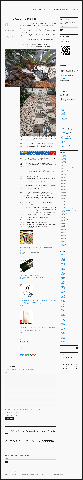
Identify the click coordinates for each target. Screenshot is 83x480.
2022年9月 (63, 288)
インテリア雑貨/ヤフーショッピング (67, 131)
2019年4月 (63, 341)
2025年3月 (63, 254)
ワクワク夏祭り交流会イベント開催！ (67, 196)
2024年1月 (63, 268)
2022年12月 (63, 285)
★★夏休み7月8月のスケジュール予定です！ (69, 213)
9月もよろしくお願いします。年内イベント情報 (69, 191)
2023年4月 (63, 279)
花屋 (10, 37)
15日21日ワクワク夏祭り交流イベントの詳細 (69, 188)
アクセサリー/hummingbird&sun (67, 129)
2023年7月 (63, 276)
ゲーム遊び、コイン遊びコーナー (67, 222)
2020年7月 (63, 322)
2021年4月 (63, 310)
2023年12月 (63, 269)
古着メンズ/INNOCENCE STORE (66, 134)
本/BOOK (62, 142)
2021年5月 (63, 309)
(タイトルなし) (63, 155)
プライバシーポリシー (46, 474)
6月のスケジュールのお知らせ (66, 240)
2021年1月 (62, 314)
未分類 (62, 141)
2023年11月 (63, 270)
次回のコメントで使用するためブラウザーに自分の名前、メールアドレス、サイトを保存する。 (24, 409)
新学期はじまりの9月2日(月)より (67, 193)
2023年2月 (63, 282)
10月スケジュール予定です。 (66, 182)
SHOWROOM (74, 9)
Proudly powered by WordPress (57, 474)
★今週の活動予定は (64, 219)
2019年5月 (63, 339)
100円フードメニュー (64, 216)
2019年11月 (63, 332)
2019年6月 (63, 338)
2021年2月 (63, 313)
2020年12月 (63, 315)
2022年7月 (63, 291)
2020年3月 (63, 327)
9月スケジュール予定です (65, 199)
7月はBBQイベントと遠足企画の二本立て (68, 225)
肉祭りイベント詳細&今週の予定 (66, 231)
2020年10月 (63, 318)
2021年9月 (63, 304)
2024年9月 (63, 258)
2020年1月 (63, 329)
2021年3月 (63, 311)
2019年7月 (63, 337)
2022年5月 (63, 293)
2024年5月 (63, 263)
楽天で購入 (22, 253)
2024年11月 (63, 255)
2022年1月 (63, 299)
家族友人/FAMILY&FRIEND (66, 138)
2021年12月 (63, 300)
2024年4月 (63, 264)
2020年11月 (63, 316)
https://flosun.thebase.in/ (65, 95)
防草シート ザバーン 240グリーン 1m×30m (29, 275)
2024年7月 (63, 260)
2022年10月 (63, 287)
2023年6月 (63, 277)
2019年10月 (63, 333)
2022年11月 (63, 286)
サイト (6, 402)
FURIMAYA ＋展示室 (54, 9)
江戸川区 (7, 37)
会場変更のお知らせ (64, 170)
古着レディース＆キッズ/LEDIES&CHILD (68, 136)
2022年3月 (63, 296)
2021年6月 (63, 308)
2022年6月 (63, 292)
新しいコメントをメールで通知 (12, 412)
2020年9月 (63, 319)
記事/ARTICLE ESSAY (65, 145)
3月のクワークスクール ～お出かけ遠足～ (68, 167)
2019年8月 (63, 336)
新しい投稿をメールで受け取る (12, 415)
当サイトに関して (33, 9)
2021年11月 (63, 301)
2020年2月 (63, 328)
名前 (6, 391)
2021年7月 (63, 306)
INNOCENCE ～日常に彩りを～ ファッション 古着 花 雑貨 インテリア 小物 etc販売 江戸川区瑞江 (23, 474)
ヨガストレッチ (63, 133)
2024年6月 (63, 261)
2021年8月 (63, 305)
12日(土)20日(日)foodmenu (66, 176)
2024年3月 (63, 265)
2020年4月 (63, 325)
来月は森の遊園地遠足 (65, 179)
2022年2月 (63, 297)
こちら (64, 77)
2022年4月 (63, 295)
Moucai (6, 27)
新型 (12, 36)
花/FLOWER (7, 30)
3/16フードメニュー (64, 164)
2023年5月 (63, 278)
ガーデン (13, 34)
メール (6, 397)
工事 (8, 36)
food (61, 202)
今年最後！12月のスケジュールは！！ (67, 173)
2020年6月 (63, 323)
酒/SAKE (62, 146)
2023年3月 (63, 281)
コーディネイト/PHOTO (65, 132)
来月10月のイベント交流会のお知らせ (67, 185)
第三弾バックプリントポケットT (66, 228)
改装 (10, 36)
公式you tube (63, 113)
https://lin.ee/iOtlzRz (64, 42)
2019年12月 (63, 331)
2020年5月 (63, 324)
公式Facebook (63, 115)
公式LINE (62, 110)
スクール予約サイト (43, 9)
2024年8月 (63, 259)
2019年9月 (63, 334)
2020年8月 (63, 320)
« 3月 (63, 373)
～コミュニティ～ (64, 128)
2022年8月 (63, 290)
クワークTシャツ (64, 234)
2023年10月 (63, 272)
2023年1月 (63, 283)
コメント (7, 372)
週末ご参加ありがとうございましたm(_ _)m (69, 237)
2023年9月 (63, 273)
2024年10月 (63, 256)
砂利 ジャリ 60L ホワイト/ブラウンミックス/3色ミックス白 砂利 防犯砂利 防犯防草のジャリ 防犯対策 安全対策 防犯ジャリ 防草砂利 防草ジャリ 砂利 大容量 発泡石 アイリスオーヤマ (38, 249)
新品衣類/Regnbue (64, 140)
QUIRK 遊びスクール (65, 9)
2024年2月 (63, 267)
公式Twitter (63, 114)
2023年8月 (63, 274)
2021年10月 (63, 302)
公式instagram (63, 112)
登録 (6, 461)
